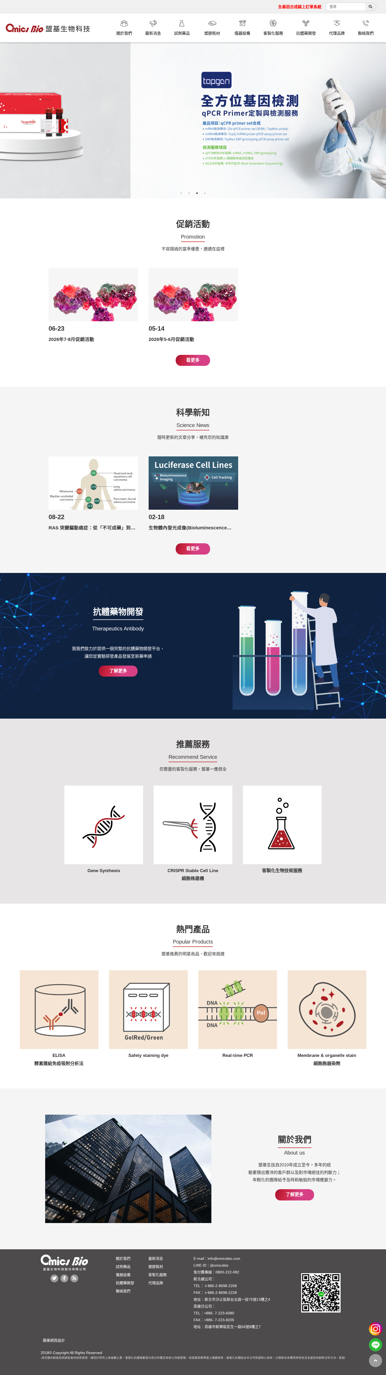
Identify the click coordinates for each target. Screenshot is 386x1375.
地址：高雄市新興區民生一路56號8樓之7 (227, 1327)
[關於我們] (124, 24)
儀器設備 (123, 1275)
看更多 (193, 360)
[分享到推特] (54, 1278)
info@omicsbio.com (224, 1258)
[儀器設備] (242, 24)
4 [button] (204, 193)
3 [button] (197, 193)
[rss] (74, 1278)
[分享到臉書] (64, 1278)
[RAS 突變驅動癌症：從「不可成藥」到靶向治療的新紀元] (93, 483)
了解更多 (118, 670)
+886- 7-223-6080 (219, 1313)
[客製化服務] (273, 24)
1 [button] (181, 193)
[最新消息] (153, 24)
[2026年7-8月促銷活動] (93, 294)
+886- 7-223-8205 (219, 1320)
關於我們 (123, 1258)
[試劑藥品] (182, 24)
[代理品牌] (336, 24)
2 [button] (189, 193)
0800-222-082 (227, 1272)
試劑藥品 (123, 1267)
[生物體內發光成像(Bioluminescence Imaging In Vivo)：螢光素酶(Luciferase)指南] (193, 483)
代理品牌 (155, 1283)
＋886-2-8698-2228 (220, 1292)
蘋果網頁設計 (53, 1340)
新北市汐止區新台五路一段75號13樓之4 (237, 1299)
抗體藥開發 (125, 1283)
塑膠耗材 (155, 1267)
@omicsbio (219, 1265)
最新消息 (155, 1258)
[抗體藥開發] (306, 24)
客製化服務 (157, 1275)
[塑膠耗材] (212, 24)
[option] (193, 120)
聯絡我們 (123, 1291)
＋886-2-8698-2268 (220, 1286)
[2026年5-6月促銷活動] (193, 294)
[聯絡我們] (365, 24)
